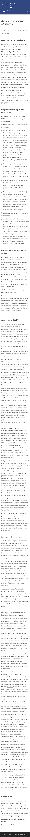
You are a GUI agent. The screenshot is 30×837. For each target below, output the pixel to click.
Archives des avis (14, 834)
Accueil (6, 834)
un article (15, 298)
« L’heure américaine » (10, 357)
